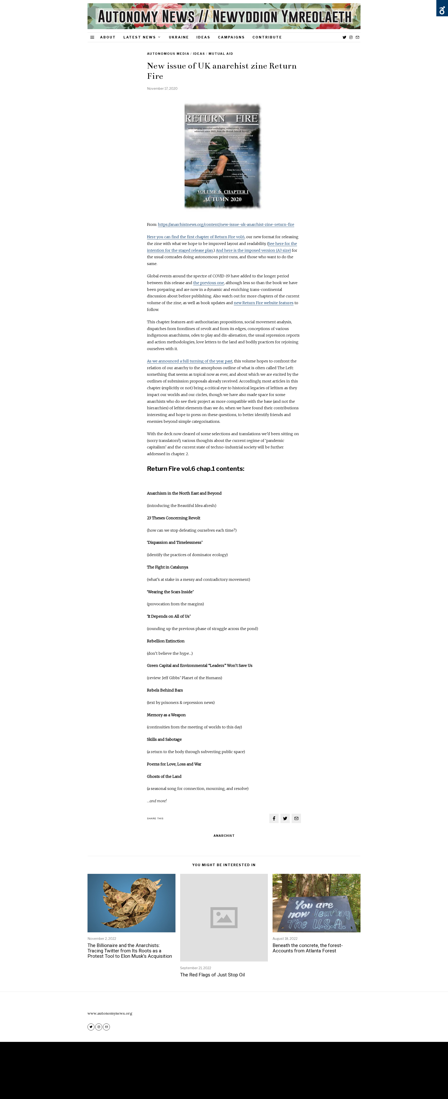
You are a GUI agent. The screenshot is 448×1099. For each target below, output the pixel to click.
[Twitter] (344, 37)
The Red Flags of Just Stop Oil (212, 975)
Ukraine (179, 37)
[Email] (357, 37)
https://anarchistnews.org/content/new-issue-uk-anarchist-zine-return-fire (226, 224)
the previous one (208, 282)
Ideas (203, 37)
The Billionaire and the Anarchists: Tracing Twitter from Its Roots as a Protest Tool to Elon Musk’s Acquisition (130, 951)
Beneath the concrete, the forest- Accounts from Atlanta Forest (308, 948)
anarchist (224, 835)
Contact (238, 1081)
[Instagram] (351, 37)
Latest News (139, 37)
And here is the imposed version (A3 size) (253, 250)
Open (442, 10)
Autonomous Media (168, 53)
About (108, 37)
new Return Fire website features (264, 302)
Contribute (267, 37)
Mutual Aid (221, 53)
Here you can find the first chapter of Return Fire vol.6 (196, 236)
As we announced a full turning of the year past (189, 361)
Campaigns (231, 37)
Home (206, 1081)
